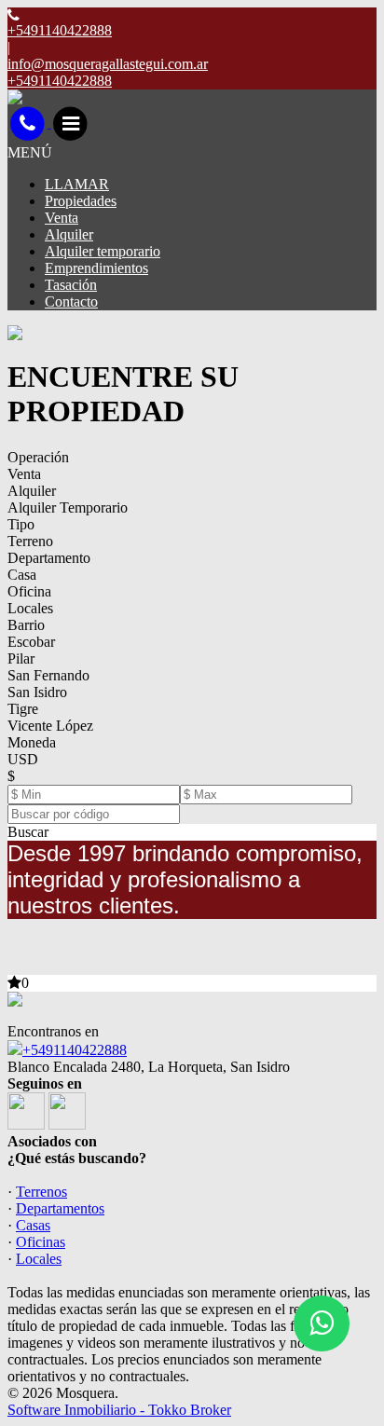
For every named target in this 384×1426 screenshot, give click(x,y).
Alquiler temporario (102, 251)
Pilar (20, 658)
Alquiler (69, 234)
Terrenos (41, 1192)
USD (22, 759)
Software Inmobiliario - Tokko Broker (119, 1410)
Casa (21, 575)
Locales (30, 608)
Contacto (71, 301)
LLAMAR (77, 184)
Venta (61, 218)
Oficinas (40, 1242)
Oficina (29, 591)
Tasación (71, 285)
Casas (33, 1225)
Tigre (22, 709)
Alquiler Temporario (67, 507)
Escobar (31, 642)
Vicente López (50, 726)
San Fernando (48, 675)
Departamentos (60, 1208)
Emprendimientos (96, 268)
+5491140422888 (74, 1050)
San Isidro (37, 692)
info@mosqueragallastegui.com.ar (107, 64)
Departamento (48, 558)
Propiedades (81, 201)
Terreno (30, 541)
